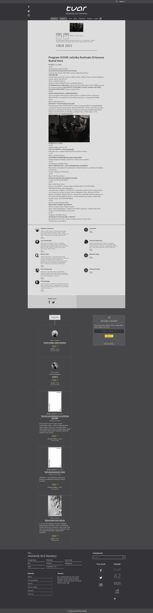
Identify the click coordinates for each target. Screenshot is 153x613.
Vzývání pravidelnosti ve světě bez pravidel (55, 417)
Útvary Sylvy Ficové (76, 580)
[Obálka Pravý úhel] (55, 401)
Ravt (70, 18)
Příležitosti (82, 18)
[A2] (117, 576)
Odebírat (108, 336)
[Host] (117, 569)
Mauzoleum (60, 578)
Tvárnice (89, 18)
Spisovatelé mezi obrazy (55, 520)
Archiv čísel (68, 560)
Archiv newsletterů (108, 343)
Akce (75, 18)
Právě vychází (75, 576)
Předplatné (68, 563)
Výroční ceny (66, 580)
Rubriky (53, 18)
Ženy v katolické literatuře (64, 576)
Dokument (60, 580)
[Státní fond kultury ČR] (117, 599)
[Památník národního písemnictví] (117, 591)
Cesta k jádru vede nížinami (55, 343)
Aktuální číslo (32, 560)
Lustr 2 (55, 377)
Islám (68, 582)
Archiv (96, 18)
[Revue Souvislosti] (117, 583)
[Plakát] (76, 27)
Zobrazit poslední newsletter (108, 340)
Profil (42, 237)
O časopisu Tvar (51, 566)
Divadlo (66, 578)
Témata (62, 18)
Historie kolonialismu (73, 578)
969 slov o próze (61, 582)
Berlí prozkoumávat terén (55, 472)
